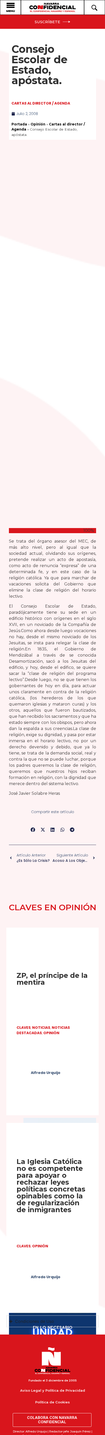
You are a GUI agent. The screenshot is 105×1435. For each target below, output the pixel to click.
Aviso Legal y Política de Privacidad (52, 1390)
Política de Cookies (52, 1402)
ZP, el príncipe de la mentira (52, 978)
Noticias (41, 1027)
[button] (33, 830)
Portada (19, 124)
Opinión (38, 124)
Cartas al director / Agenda (40, 103)
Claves (24, 1027)
